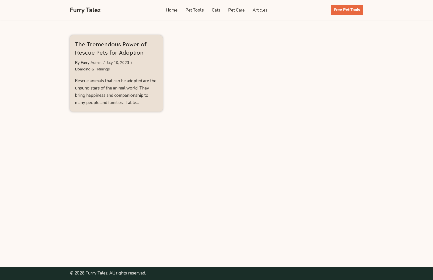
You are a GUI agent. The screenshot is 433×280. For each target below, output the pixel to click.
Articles (260, 10)
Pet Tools (194, 10)
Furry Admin (91, 62)
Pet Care (236, 10)
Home (171, 10)
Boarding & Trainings (92, 69)
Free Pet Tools (347, 10)
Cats (216, 10)
